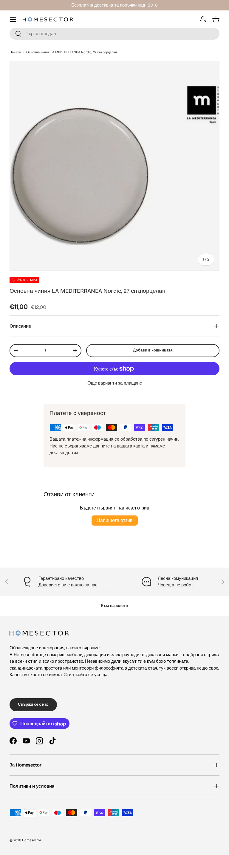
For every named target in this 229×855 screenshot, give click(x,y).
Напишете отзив (115, 520)
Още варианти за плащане (114, 383)
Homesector (31, 840)
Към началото (114, 605)
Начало (15, 52)
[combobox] (114, 34)
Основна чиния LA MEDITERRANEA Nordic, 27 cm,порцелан (71, 52)
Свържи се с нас (33, 704)
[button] (215, 19)
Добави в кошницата (152, 350)
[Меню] (13, 19)
